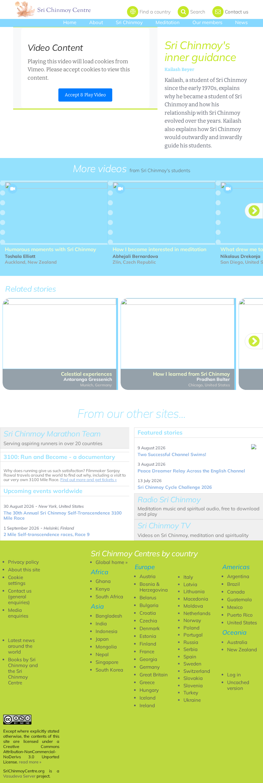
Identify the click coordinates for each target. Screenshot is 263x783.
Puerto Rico (240, 615)
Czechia (148, 621)
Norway (192, 620)
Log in (234, 675)
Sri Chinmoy (129, 22)
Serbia (190, 649)
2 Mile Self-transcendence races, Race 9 (46, 534)
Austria (148, 576)
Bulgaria (149, 605)
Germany (150, 667)
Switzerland (196, 671)
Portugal (193, 635)
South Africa (109, 597)
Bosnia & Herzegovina (154, 587)
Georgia (148, 659)
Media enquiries (18, 613)
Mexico (235, 607)
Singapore (107, 662)
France (147, 651)
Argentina (238, 576)
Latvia (190, 584)
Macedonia (195, 599)
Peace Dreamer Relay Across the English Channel (191, 471)
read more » (30, 761)
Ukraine (192, 700)
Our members (207, 22)
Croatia (148, 613)
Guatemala (239, 599)
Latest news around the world (21, 646)
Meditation (168, 22)
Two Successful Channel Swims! (172, 454)
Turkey (190, 693)
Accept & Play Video (85, 95)
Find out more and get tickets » (88, 479)
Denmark (150, 628)
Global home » (112, 562)
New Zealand (242, 650)
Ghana (103, 581)
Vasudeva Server (19, 776)
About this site (24, 570)
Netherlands (196, 613)
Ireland (147, 705)
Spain (189, 657)
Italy (188, 577)
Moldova (193, 606)
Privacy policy (23, 562)
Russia (190, 642)
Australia (237, 642)
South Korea (109, 670)
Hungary (149, 690)
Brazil (233, 584)
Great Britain (154, 675)
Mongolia (106, 647)
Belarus (148, 597)
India (101, 623)
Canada (236, 592)
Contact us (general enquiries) (19, 596)
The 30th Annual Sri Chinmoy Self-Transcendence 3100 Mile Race (63, 515)
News (241, 22)
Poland (191, 628)
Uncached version (238, 685)
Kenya (103, 589)
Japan (102, 639)
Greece (147, 682)
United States (242, 623)
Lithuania (194, 591)
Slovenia (193, 685)
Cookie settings (16, 580)
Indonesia (106, 631)
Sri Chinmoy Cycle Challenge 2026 (175, 487)
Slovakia (193, 678)
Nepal (102, 654)
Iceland (148, 698)
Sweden (192, 664)
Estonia (148, 636)
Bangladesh (109, 616)
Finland (148, 644)
